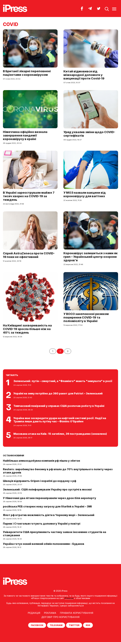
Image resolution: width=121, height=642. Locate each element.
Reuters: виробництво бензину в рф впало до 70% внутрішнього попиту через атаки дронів (58, 471)
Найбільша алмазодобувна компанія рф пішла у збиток (41, 460)
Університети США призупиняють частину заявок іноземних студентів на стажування (54, 533)
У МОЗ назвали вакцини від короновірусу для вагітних (84, 194)
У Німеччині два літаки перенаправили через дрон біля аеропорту (49, 498)
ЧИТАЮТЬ (12, 375)
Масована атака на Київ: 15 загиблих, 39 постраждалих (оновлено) (60, 433)
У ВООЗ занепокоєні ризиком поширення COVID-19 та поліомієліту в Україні (86, 317)
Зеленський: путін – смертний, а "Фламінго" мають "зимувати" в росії (62, 381)
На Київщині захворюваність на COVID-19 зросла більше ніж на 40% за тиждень (27, 329)
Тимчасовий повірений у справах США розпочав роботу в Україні (58, 405)
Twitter (74, 625)
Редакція (34, 612)
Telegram (56, 625)
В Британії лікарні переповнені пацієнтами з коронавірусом (27, 73)
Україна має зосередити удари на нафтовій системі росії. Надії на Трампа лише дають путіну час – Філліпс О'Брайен (59, 420)
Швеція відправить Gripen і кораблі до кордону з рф (39, 480)
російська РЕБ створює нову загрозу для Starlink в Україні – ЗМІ (47, 506)
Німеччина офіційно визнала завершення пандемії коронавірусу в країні (25, 135)
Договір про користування (60, 617)
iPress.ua (69, 598)
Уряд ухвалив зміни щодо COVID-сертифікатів (89, 133)
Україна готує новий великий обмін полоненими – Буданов (43, 543)
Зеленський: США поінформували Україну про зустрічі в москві (47, 489)
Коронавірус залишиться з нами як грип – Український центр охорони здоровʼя (90, 256)
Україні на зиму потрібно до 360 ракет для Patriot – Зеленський (58, 393)
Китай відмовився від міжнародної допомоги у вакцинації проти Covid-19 (83, 75)
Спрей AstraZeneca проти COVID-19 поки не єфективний (29, 255)
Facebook (37, 625)
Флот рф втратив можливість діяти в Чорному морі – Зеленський (48, 515)
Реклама (50, 612)
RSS (88, 625)
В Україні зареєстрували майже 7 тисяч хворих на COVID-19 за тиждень (28, 196)
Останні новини (13, 455)
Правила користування (76, 612)
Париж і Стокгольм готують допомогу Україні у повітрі (41, 523)
